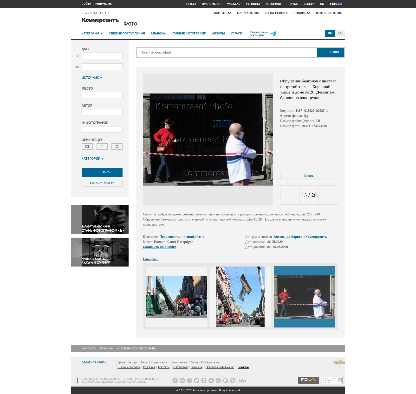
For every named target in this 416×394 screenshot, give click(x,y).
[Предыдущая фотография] (289, 195)
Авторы (218, 33)
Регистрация (103, 3)
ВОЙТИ (86, 3)
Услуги (236, 33)
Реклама (243, 367)
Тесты (194, 362)
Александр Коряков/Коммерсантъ (300, 237)
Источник (90, 78)
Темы (144, 362)
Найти (105, 172)
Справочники (159, 362)
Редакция (149, 367)
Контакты (89, 348)
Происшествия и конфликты (182, 237)
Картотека (222, 13)
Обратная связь (94, 362)
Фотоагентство (329, 13)
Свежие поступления (127, 33)
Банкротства (248, 13)
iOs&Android (180, 367)
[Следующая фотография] (328, 195)
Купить (309, 175)
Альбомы (159, 33)
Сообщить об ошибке (159, 247)
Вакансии (196, 367)
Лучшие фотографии (189, 33)
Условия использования (136, 348)
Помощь (106, 348)
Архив (121, 362)
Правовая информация (220, 367)
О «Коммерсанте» (128, 367)
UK (322, 3)
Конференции (276, 13)
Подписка (301, 13)
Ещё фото (150, 259)
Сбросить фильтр (102, 183)
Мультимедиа (178, 362)
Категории (90, 33)
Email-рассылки (210, 362)
